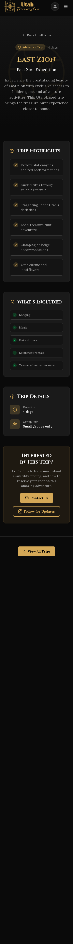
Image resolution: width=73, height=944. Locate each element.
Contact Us (39, 498)
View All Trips (39, 551)
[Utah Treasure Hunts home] (21, 6)
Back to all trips (39, 35)
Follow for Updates (39, 511)
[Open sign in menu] (55, 6)
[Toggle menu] (66, 6)
